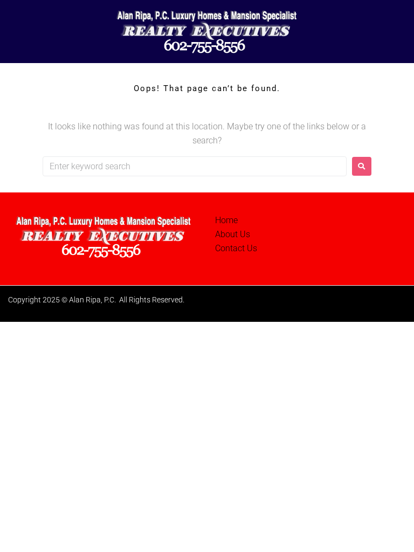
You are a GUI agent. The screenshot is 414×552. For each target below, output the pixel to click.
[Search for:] (195, 166)
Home (226, 220)
